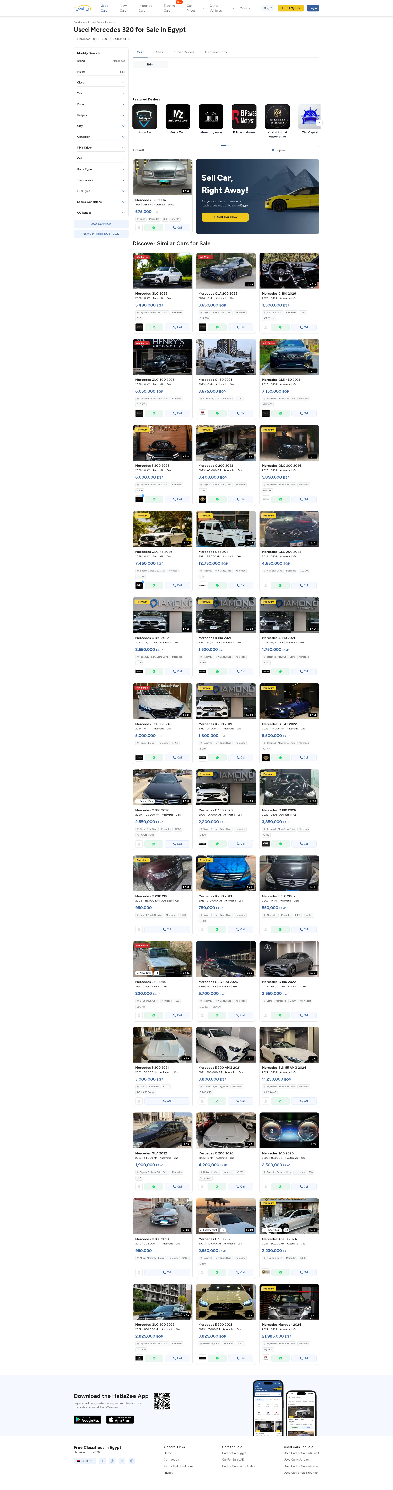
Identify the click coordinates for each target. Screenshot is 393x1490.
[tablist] (226, 52)
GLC (139, 318)
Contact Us (171, 1459)
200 (311, 1172)
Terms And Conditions (178, 1466)
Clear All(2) (122, 39)
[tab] (140, 52)
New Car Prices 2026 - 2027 (101, 234)
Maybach (267, 1349)
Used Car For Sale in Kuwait (301, 1453)
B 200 (203, 748)
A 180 (266, 662)
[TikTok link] (112, 1461)
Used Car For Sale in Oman (301, 1472)
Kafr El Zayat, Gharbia (151, 915)
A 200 (303, 1258)
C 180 (303, 312)
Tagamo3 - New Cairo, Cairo (217, 484)
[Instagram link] (132, 1461)
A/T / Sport (269, 318)
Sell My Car (292, 8)
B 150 (297, 915)
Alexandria (272, 915)
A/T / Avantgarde (145, 835)
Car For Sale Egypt (234, 1453)
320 (165, 219)
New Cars (123, 8)
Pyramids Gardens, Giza (279, 1172)
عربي (269, 7)
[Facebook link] (102, 1461)
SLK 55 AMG (269, 1092)
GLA (139, 1178)
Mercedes (154, 219)
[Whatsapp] (153, 227)
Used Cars (104, 8)
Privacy (168, 1472)
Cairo (142, 219)
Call (179, 227)
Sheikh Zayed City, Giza (215, 1086)
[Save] (187, 164)
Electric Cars (172, 7)
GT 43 (266, 748)
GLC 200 (304, 570)
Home (168, 1453)
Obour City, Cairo (148, 829)
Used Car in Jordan (296, 1459)
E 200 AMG (205, 1092)
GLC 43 (140, 576)
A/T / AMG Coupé (146, 1092)
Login (313, 8)
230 (177, 1001)
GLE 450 (267, 404)
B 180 (203, 662)
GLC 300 (141, 404)
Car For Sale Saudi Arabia (238, 1466)
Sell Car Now (227, 217)
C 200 (203, 490)
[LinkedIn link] (122, 1461)
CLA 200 (204, 318)
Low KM (175, 219)
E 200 (140, 490)
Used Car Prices (101, 224)
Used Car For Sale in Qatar (301, 1466)
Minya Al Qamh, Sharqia (152, 1258)
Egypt (84, 1461)
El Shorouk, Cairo (149, 1001)
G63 (202, 576)
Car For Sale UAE (233, 1459)
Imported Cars (145, 8)
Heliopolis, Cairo (211, 1343)
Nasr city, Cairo (274, 1258)
